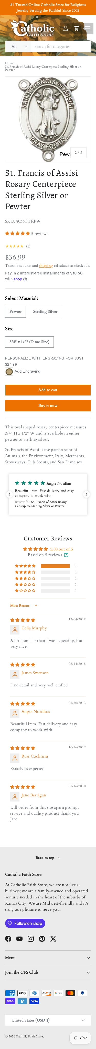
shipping (46, 265)
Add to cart (48, 389)
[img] (22, 620)
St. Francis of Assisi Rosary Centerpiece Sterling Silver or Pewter (43, 68)
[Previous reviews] (9, 494)
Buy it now (48, 405)
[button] (18, 233)
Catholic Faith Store (29, 1036)
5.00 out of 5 (61, 549)
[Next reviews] (86, 494)
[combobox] (48, 46)
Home (9, 63)
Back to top (45, 857)
